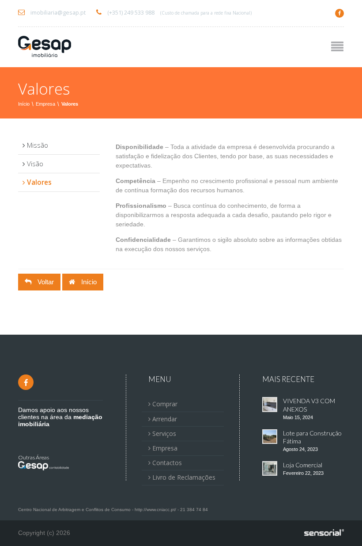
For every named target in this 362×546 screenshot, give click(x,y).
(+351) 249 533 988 (179, 12)
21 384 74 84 (194, 509)
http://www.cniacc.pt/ (155, 509)
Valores (69, 104)
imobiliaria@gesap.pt (57, 12)
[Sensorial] (324, 533)
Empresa (45, 104)
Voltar (45, 282)
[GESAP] (44, 47)
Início (24, 104)
